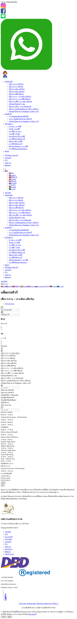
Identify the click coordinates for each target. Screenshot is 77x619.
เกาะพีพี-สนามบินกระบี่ (17, 139)
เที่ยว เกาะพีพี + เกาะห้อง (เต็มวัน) (20, 101)
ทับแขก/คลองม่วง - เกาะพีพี (18, 146)
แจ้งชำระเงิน (9, 554)
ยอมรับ (4, 617)
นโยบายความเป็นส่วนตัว (27, 603)
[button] (6, 171)
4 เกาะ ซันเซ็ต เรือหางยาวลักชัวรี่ (20, 119)
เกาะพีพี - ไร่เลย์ (14, 134)
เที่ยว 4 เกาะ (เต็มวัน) (16, 86)
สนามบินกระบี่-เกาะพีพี (17, 136)
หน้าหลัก (8, 193)
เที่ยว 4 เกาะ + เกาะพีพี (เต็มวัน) (19, 99)
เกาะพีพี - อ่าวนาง (15, 131)
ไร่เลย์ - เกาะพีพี (14, 129)
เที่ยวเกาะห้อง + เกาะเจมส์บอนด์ (20, 106)
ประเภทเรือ (9, 537)
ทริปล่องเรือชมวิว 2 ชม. (17, 104)
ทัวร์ (6, 534)
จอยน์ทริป (8, 114)
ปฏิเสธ (9, 617)
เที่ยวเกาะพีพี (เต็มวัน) (16, 94)
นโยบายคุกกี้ (32, 614)
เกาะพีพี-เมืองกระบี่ (15, 144)
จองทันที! (4, 281)
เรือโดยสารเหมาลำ (11, 155)
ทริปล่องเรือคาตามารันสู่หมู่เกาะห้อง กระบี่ (24, 111)
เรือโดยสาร (9, 124)
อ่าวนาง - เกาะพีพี (15, 126)
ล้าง (3, 485)
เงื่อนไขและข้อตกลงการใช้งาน (47, 603)
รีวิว (6, 160)
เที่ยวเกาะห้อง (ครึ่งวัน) (17, 89)
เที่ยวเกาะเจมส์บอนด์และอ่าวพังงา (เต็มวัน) (23, 109)
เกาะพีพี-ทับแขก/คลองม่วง (18, 149)
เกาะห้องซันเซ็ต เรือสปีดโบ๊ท (19, 116)
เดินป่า (7, 151)
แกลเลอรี (8, 158)
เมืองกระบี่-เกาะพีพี (15, 141)
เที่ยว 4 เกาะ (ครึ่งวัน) (16, 84)
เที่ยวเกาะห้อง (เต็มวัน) (16, 91)
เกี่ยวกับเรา (8, 549)
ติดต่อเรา (8, 165)
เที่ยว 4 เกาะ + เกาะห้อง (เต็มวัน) (20, 96)
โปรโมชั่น (8, 539)
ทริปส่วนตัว (9, 81)
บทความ (8, 163)
